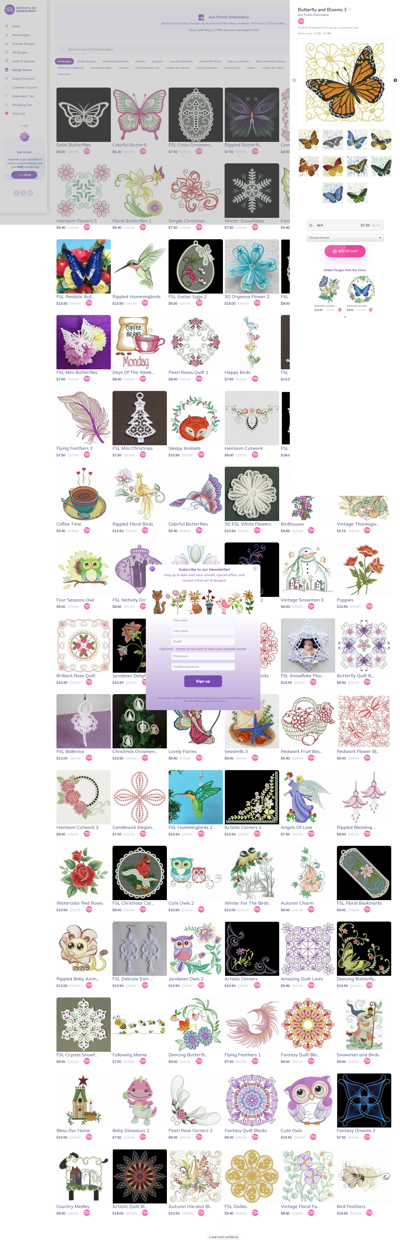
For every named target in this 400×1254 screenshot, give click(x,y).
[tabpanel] (329, 293)
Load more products (223, 1237)
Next (395, 80)
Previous (294, 80)
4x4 (319, 225)
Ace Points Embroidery (313, 15)
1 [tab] (345, 317)
